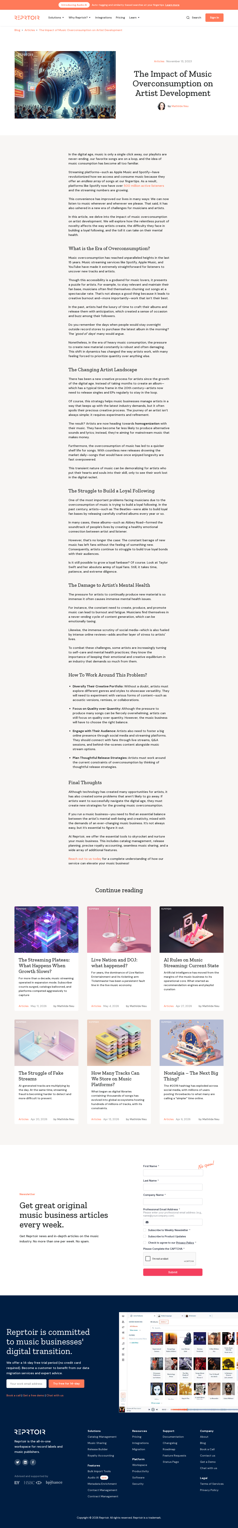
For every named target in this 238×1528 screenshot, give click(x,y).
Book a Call (207, 1449)
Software (138, 1477)
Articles (30, 30)
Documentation (173, 1437)
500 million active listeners (143, 186)
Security (138, 1484)
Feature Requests (174, 1455)
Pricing (120, 17)
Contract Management (103, 1496)
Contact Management (102, 1490)
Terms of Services (212, 1484)
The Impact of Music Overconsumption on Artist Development (80, 30)
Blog (17, 30)
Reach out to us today (84, 859)
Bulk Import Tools (99, 1471)
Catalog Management (102, 1437)
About (204, 1437)
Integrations (103, 17)
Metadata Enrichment (102, 1484)
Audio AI (93, 1477)
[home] (27, 17)
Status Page (171, 1462)
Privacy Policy (209, 1490)
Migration (138, 1449)
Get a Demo (208, 1462)
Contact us (207, 1455)
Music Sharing (97, 1443)
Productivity (140, 1471)
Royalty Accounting (101, 1455)
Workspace (139, 1465)
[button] (56, 17)
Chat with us (54, 1395)
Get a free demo (33, 1395)
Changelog (170, 1443)
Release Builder (98, 1449)
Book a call (13, 1395)
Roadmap (169, 1449)
